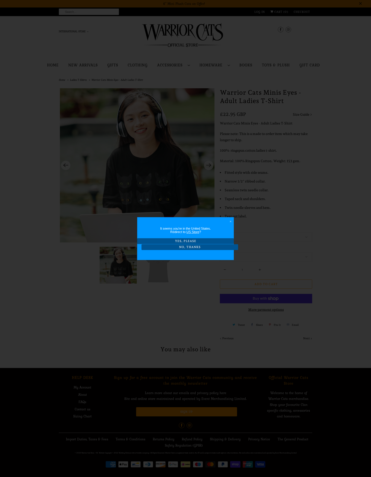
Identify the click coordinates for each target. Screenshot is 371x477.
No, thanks (190, 247)
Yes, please (185, 241)
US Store (192, 232)
